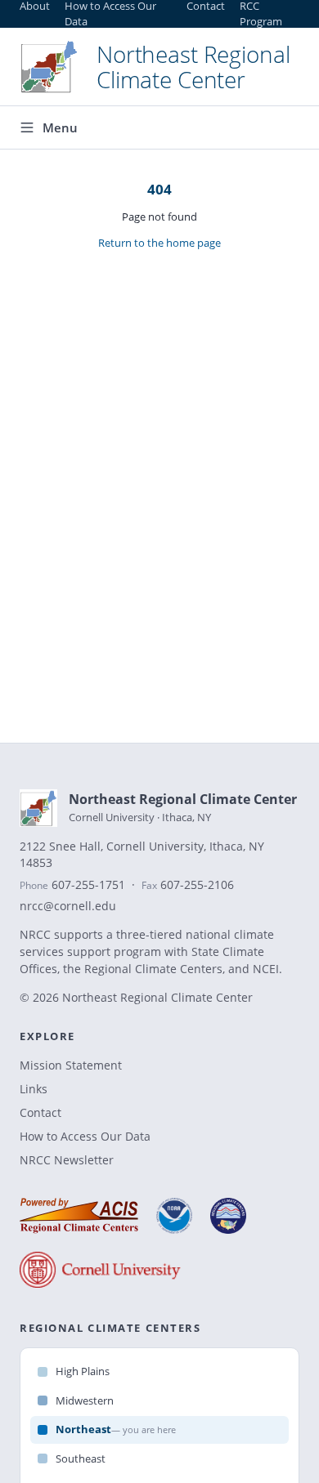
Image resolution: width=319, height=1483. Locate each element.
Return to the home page (159, 242)
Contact (40, 1112)
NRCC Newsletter (67, 1160)
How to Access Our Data (85, 1136)
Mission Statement (71, 1065)
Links (33, 1089)
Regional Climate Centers (153, 968)
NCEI (266, 968)
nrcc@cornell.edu (68, 906)
